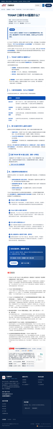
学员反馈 (4, 408)
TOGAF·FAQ (18, 9)
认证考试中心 (41, 379)
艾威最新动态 (5, 413)
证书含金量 (39, 348)
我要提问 (30, 350)
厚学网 (14, 419)
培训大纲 (17, 350)
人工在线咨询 (41, 384)
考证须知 (34, 348)
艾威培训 (8, 9)
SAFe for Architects (30, 365)
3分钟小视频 (24, 350)
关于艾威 (4, 411)
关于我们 (32, 423)
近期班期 (24, 382)
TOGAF (13, 9)
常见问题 (40, 382)
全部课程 (24, 379)
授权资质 (4, 406)
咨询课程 (48, 5)
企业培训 (4, 403)
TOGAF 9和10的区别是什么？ (16, 289)
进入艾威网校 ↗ (25, 384)
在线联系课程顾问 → (6, 396)
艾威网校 (9, 419)
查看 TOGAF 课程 (25, 263)
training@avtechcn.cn (7, 393)
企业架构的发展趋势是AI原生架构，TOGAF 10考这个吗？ (23, 333)
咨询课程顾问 (14, 263)
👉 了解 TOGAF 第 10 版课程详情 (16, 164)
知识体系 (29, 348)
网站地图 (38, 423)
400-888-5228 (6, 391)
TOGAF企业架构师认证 (21, 348)
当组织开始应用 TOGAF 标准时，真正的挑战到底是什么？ (23, 322)
